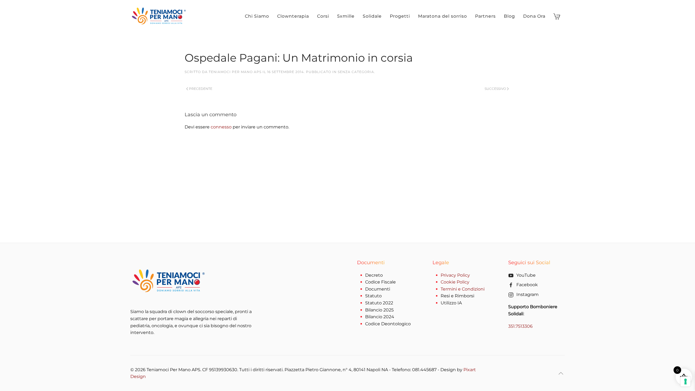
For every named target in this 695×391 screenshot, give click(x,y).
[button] (561, 373)
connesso (221, 127)
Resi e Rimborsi (457, 295)
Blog (509, 16)
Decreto (374, 275)
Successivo (495, 89)
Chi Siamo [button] (257, 16)
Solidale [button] (372, 16)
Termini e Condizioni (463, 289)
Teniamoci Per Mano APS (235, 72)
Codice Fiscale (380, 282)
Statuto (373, 295)
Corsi (323, 16)
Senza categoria (356, 72)
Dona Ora (534, 16)
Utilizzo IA (451, 302)
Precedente (200, 89)
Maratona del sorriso (442, 16)
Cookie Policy (455, 282)
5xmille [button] (346, 16)
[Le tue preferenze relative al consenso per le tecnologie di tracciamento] (685, 381)
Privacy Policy (455, 275)
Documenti (377, 289)
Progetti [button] (400, 16)
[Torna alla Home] (159, 16)
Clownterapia (293, 16)
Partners (485, 16)
